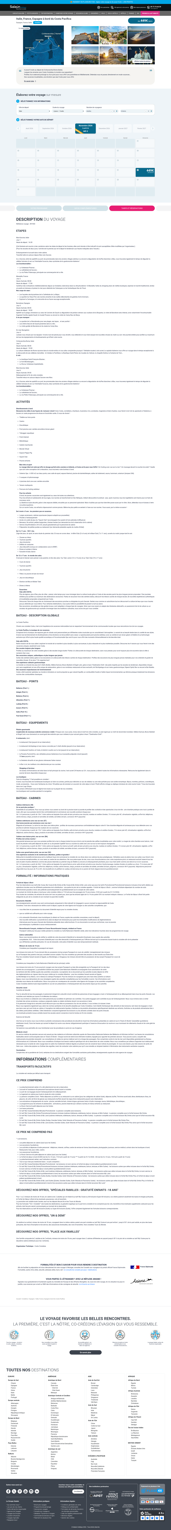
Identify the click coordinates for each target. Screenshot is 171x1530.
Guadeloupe (55, 1420)
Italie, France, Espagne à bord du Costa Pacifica (43, 18)
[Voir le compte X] (14, 1491)
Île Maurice (135, 1431)
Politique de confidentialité (69, 1507)
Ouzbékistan (95, 1448)
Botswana (134, 1394)
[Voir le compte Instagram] (31, 1491)
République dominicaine (59, 1436)
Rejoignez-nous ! (12, 1520)
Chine (93, 1423)
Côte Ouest (56, 1390)
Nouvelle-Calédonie (97, 1466)
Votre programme (39, 208)
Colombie (54, 1461)
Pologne (14, 1410)
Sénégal (134, 1425)
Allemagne (14, 1403)
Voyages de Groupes (14, 1513)
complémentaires (51, 1059)
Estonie (13, 1446)
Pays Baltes (12, 1443)
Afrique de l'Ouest (134, 1417)
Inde (92, 1410)
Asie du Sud (92, 1405)
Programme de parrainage (42, 1507)
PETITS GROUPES (32, 13)
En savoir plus (85, 1352)
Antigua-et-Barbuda (57, 1399)
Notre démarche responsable (16, 1509)
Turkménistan (96, 1451)
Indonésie (94, 1388)
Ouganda (134, 1412)
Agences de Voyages (14, 1511)
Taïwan (93, 1433)
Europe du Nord (13, 1418)
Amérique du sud (54, 1449)
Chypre (13, 1383)
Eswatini (134, 1396)
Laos (92, 1390)
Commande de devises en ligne (44, 1516)
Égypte (133, 1383)
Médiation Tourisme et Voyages (44, 1513)
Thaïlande (94, 1400)
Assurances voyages (41, 1509)
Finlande (14, 1426)
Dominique (54, 1413)
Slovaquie (14, 1415)
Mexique (54, 1393)
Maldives (94, 1413)
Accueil (18, 1299)
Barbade (54, 1406)
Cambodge (95, 1385)
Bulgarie (14, 1461)
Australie (94, 1459)
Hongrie (13, 1408)
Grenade (54, 1417)
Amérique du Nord (54, 1380)
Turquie (133, 1460)
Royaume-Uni (15, 1438)
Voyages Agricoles (13, 1518)
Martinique (54, 1429)
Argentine (54, 1452)
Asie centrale (93, 1436)
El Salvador (55, 1415)
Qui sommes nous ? (13, 1505)
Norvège (14, 1433)
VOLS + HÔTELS (113, 13)
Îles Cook (94, 1464)
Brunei (93, 1383)
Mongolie (94, 1431)
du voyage (41, 219)
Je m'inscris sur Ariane (87, 1284)
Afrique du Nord (134, 1380)
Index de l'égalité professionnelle (71, 1513)
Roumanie (14, 1468)
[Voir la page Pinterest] (20, 1491)
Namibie (134, 1401)
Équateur (54, 1464)
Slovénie (14, 1473)
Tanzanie (134, 1414)
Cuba (53, 1410)
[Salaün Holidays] (18, 7)
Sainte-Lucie (55, 1446)
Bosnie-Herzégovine (18, 1459)
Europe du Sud (13, 1380)
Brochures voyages (40, 1505)
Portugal (14, 1397)
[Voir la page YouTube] (25, 1491)
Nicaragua (54, 1432)
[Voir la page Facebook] (8, 1491)
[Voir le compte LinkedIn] (37, 1491)
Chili (52, 1459)
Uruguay (54, 1468)
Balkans (11, 1454)
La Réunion (135, 1433)
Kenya (133, 1409)
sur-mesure (38, 95)
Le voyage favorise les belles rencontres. (85, 1321)
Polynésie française (98, 1471)
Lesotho (134, 1399)
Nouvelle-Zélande (97, 1469)
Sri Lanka (94, 1417)
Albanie (13, 1457)
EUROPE (11, 1376)
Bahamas (54, 1403)
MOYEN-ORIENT (134, 1443)
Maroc (133, 1385)
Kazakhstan (95, 1444)
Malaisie (94, 1393)
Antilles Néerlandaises (58, 1401)
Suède (13, 1440)
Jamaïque (54, 1427)
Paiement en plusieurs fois (42, 1518)
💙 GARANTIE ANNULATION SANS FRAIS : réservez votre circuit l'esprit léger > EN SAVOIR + (85, 2)
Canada (53, 1383)
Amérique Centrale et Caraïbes (59, 1396)
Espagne (31, 1299)
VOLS (103, 13)
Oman (133, 1456)
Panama (54, 1434)
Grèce (13, 1390)
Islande (13, 1431)
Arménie (94, 1439)
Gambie (133, 1422)
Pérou (53, 1466)
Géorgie (93, 1441)
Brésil (53, 1457)
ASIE (90, 1376)
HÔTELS (123, 13)
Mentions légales (66, 1516)
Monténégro (15, 1466)
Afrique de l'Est (133, 1406)
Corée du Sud (95, 1426)
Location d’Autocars (13, 1516)
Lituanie (14, 1451)
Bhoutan (94, 1408)
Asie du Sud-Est (93, 1380)
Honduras (54, 1425)
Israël (133, 1451)
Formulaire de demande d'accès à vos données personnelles (72, 1510)
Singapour (94, 1397)
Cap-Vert (134, 1420)
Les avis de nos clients (14, 1507)
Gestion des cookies (67, 1518)
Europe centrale (13, 1400)
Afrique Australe (134, 1391)
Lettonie (14, 1448)
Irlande (13, 1428)
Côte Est (55, 1388)
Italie (12, 1393)
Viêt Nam (94, 1402)
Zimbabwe (134, 1403)
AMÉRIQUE (52, 1376)
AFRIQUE (131, 1376)
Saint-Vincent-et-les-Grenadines (62, 1444)
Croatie (13, 1464)
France (13, 1388)
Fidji (92, 1462)
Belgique (14, 1421)
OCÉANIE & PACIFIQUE (96, 1456)
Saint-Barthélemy (57, 1439)
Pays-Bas (14, 1435)
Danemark (14, 1423)
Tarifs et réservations (132, 208)
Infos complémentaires (85, 208)
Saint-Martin (55, 1441)
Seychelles (134, 1438)
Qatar (133, 1458)
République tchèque (18, 1413)
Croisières (25, 1299)
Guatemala (55, 1422)
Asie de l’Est (92, 1420)
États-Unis (54, 1385)
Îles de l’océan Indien (135, 1428)
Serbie (13, 1471)
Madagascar (135, 1435)
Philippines (95, 1395)
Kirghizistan (95, 1446)
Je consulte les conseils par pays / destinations (80, 1270)
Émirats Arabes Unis (138, 1448)
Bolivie (53, 1454)
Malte (13, 1395)
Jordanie (134, 1453)
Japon (93, 1428)
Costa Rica (54, 1408)
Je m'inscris (78, 1491)
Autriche (14, 1406)
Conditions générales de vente (71, 1505)
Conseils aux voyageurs (41, 1511)
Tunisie (133, 1388)
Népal (93, 1415)
